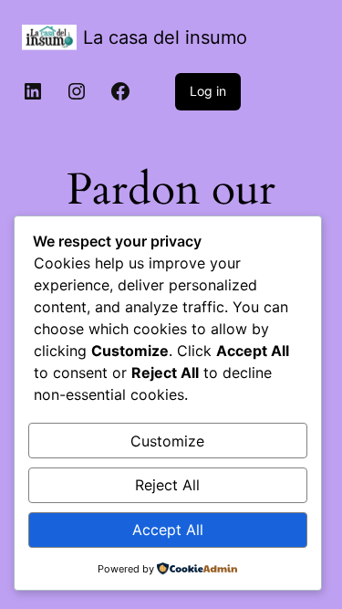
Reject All (167, 485)
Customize (167, 441)
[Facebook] (120, 91)
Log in (208, 91)
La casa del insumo (165, 37)
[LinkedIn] (33, 91)
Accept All (167, 529)
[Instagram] (77, 91)
